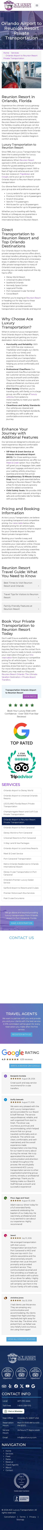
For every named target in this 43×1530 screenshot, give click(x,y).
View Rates (30, 696)
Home (8, 1451)
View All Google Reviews (21, 1339)
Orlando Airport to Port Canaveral (19, 828)
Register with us (21, 1034)
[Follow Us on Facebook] (16, 1386)
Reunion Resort (27, 160)
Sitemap (20, 1520)
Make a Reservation (21, 923)
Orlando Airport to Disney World (18, 790)
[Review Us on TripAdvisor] (4, 1386)
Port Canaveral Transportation (17, 859)
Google (5, 177)
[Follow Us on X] (22, 1386)
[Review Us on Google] (33, 1386)
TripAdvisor (25, 174)
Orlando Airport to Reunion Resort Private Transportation (19, 821)
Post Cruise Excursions (14, 898)
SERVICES (11, 784)
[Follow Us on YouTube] (27, 1386)
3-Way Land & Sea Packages (16, 843)
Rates (8, 1459)
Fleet (8, 1456)
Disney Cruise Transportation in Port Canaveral (20, 873)
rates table (18, 523)
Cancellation (10, 1517)
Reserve (9, 1462)
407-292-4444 (23, 1401)
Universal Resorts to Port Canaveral (20, 838)
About (8, 1467)
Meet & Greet (12, 463)
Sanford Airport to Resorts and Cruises (21, 888)
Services (9, 1454)
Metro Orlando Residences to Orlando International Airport (21, 865)
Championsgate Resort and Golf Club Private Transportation (21, 813)
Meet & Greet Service (13, 854)
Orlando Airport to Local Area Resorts (21, 848)
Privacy (32, 1517)
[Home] (17, 5)
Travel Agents (12, 1465)
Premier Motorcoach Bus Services (19, 893)
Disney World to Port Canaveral (18, 833)
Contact (9, 1470)
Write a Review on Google (25, 1066)
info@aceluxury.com (26, 1437)
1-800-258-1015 (24, 1406)
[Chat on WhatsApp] (13, 1411)
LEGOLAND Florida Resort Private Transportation (19, 805)
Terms (22, 1517)
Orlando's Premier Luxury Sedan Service (19, 881)
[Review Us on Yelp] (10, 1386)
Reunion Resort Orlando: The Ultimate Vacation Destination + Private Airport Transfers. (19, 677)
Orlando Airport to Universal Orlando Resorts (21, 797)
